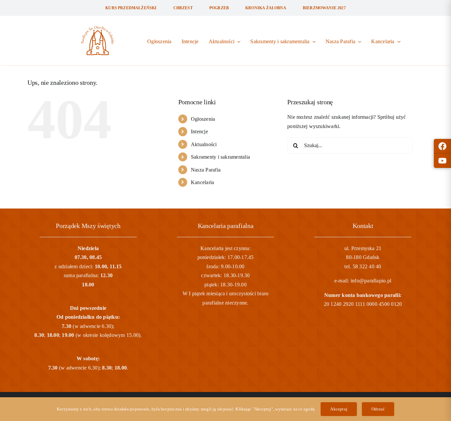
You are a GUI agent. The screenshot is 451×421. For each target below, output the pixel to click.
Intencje (199, 131)
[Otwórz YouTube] (442, 160)
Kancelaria (202, 182)
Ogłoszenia (203, 119)
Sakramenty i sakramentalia (220, 157)
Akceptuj (338, 408)
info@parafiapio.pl (371, 280)
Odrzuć (378, 408)
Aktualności (204, 144)
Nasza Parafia (206, 170)
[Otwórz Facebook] (442, 146)
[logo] (97, 28)
